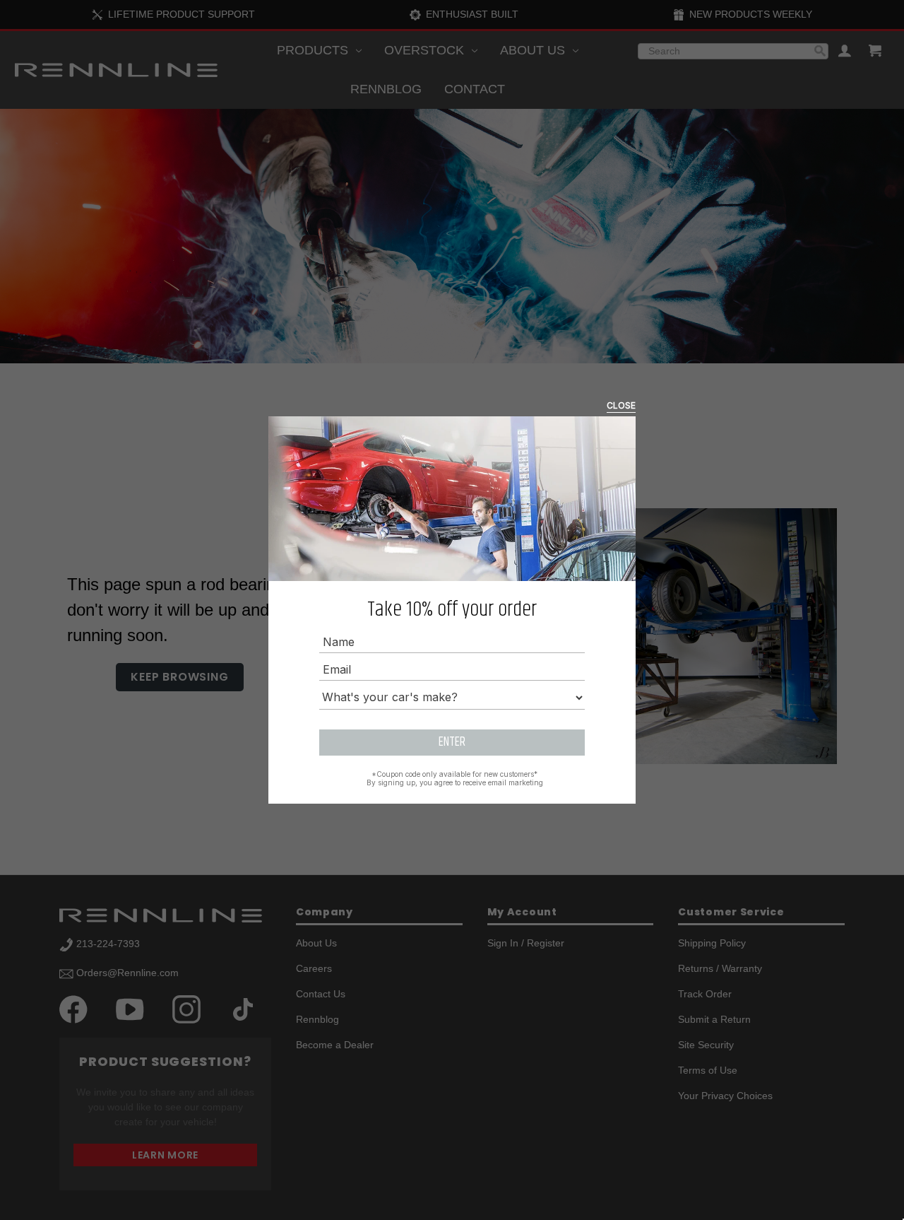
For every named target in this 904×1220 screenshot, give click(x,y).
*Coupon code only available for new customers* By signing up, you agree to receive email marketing (455, 778)
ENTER (452, 742)
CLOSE (621, 405)
